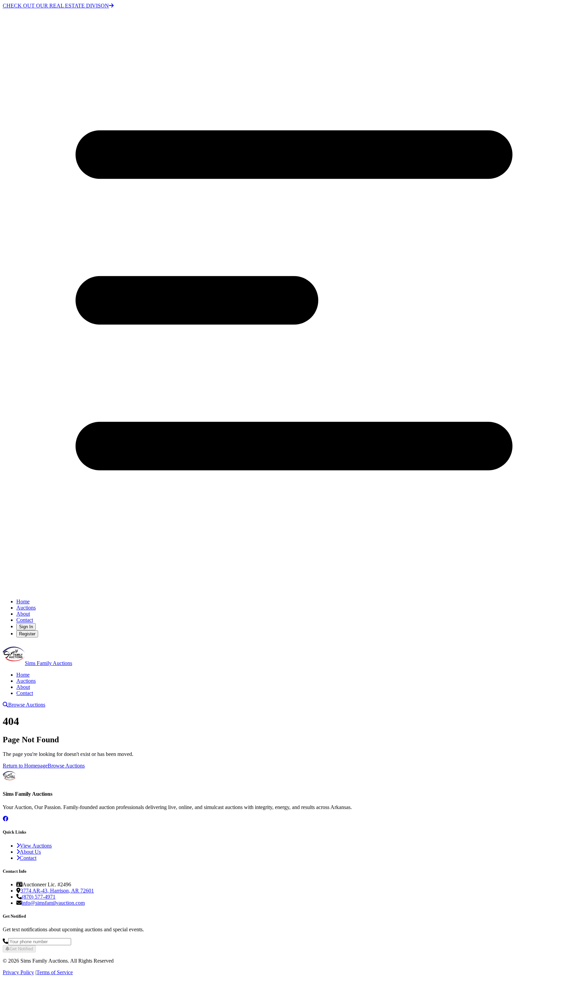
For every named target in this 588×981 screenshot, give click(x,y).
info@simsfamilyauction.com (53, 903)
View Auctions (36, 846)
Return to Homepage (25, 766)
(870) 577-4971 (38, 897)
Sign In (26, 626)
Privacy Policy (18, 972)
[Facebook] (5, 819)
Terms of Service (54, 972)
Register (27, 633)
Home (23, 601)
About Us (30, 852)
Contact (24, 620)
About (23, 614)
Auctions (26, 608)
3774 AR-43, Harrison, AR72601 (57, 890)
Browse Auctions (26, 705)
